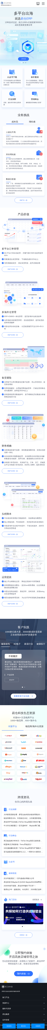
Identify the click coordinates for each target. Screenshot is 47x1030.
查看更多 (35, 900)
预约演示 (23, 1026)
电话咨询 (9, 1026)
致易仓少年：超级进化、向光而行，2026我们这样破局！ (23, 889)
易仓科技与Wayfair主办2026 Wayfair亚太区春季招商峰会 (23, 882)
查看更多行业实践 (21, 696)
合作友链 (5, 1020)
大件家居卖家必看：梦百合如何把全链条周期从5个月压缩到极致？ (23, 814)
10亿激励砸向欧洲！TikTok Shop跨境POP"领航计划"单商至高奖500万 (23, 848)
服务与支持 (6, 1009)
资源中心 (5, 1003)
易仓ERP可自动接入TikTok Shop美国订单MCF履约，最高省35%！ (23, 822)
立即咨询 (23, 59)
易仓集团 (5, 1014)
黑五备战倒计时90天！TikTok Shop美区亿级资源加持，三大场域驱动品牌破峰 (23, 841)
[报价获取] (38, 3)
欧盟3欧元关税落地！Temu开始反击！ (18, 844)
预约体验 (21, 973)
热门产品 (5, 997)
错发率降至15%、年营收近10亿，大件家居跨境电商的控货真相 (23, 818)
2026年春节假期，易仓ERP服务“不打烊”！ (20, 886)
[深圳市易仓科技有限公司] (5, 3)
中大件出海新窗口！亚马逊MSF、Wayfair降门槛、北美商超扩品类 (23, 826)
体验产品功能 (11, 269)
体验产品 (22, 200)
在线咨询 (38, 1026)
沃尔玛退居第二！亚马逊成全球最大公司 (19, 878)
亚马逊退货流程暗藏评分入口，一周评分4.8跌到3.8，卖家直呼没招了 (23, 852)
